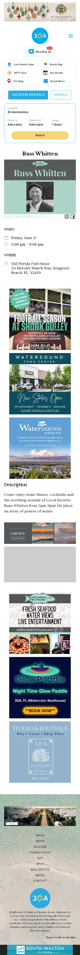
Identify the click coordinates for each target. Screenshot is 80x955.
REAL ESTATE (40, 869)
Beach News (57, 81)
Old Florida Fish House (30, 263)
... (18, 124)
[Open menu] (71, 36)
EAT (40, 858)
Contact (40, 881)
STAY (40, 864)
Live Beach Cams (24, 64)
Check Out (35, 120)
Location (13, 108)
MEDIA (40, 875)
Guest (55, 120)
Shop (40, 835)
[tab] (28, 95)
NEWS (40, 841)
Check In (13, 120)
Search (40, 135)
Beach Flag (56, 64)
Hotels (61, 95)
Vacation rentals (28, 95)
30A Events (56, 72)
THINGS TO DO (40, 852)
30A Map (18, 81)
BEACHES (40, 847)
